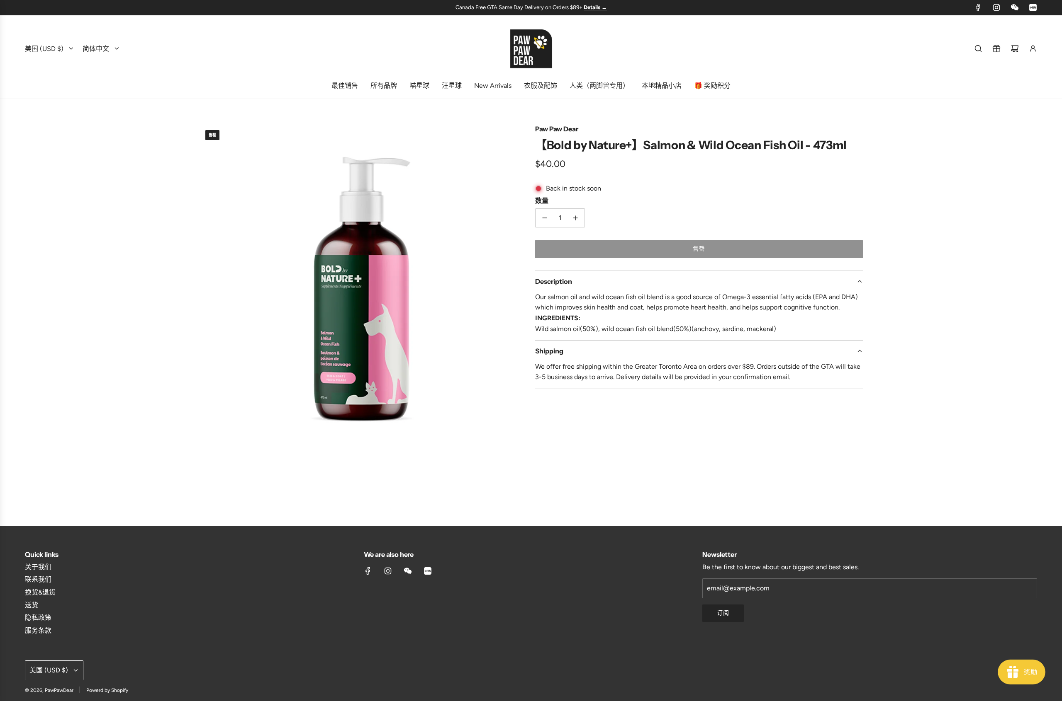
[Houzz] (1033, 7)
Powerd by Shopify (107, 690)
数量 (541, 200)
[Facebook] (978, 7)
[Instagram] (996, 7)
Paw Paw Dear (556, 129)
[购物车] (1015, 48)
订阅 (723, 612)
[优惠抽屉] (996, 48)
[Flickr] (1015, 7)
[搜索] (978, 48)
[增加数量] (575, 218)
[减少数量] (545, 218)
